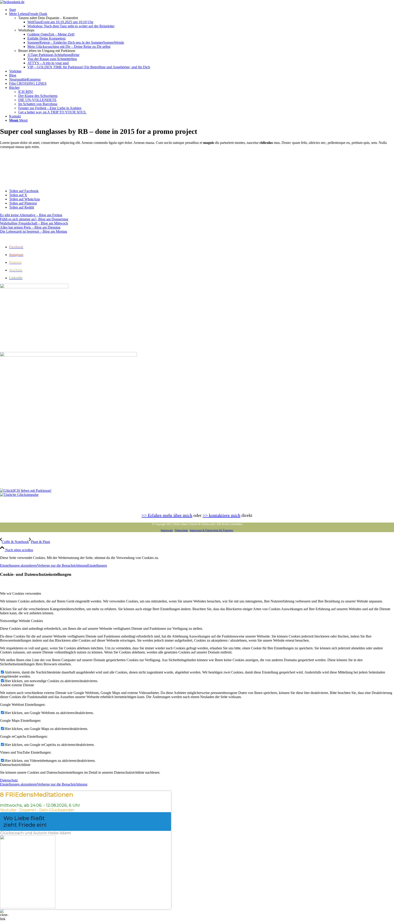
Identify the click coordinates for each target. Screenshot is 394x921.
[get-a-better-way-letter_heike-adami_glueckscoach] (68, 355)
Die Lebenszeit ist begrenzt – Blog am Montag (33, 231)
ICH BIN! (25, 92)
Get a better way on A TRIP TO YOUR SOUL (52, 112)
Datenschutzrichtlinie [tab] (15, 765)
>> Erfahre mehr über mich (167, 515)
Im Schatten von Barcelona (37, 104)
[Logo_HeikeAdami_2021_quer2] (12, 2)
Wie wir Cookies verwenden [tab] (20, 593)
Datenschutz (181, 530)
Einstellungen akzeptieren (18, 565)
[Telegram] (19, 495)
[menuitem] (201, 10)
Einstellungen (97, 565)
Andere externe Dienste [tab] (17, 685)
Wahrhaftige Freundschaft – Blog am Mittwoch (34, 223)
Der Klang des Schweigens (37, 96)
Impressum (167, 530)
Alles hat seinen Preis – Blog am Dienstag (30, 227)
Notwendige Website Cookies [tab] (21, 621)
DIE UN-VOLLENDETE (37, 100)
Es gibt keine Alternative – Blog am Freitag (31, 215)
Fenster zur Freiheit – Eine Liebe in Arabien (49, 108)
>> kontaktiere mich (221, 515)
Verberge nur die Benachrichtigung (62, 565)
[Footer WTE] (34, 287)
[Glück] (25, 490)
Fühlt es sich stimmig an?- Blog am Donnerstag (34, 219)
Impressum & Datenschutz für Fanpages (211, 530)
